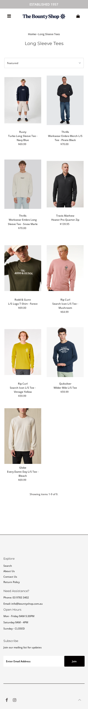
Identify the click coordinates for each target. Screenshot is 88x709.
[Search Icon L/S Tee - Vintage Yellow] (22, 352)
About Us (9, 571)
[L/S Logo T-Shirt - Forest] (22, 268)
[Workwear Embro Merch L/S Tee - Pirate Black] (65, 100)
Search (7, 565)
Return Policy (11, 582)
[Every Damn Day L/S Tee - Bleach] (22, 436)
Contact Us (10, 576)
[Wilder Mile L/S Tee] (65, 352)
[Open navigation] (9, 16)
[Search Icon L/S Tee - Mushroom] (65, 268)
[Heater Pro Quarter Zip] (65, 184)
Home (32, 34)
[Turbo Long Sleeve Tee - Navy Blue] (22, 100)
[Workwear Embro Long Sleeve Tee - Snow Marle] (22, 184)
